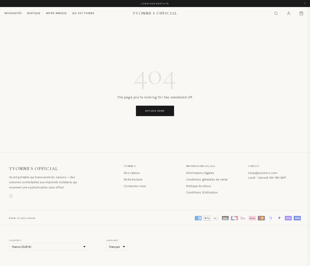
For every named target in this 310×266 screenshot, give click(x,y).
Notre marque (56, 13)
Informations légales (200, 173)
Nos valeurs (132, 173)
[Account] (289, 13)
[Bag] (301, 13)
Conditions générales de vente (207, 179)
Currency (15, 240)
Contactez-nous (135, 186)
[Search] (276, 13)
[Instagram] (11, 197)
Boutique (34, 13)
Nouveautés (13, 13)
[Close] (304, 3)
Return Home (155, 111)
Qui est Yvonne (83, 13)
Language (112, 240)
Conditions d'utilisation (202, 192)
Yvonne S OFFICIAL (33, 168)
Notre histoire (133, 179)
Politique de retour (198, 186)
